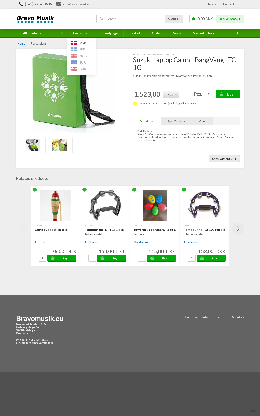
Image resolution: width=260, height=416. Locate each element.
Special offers (203, 33)
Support (232, 33)
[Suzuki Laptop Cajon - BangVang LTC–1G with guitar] (59, 145)
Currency (80, 34)
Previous (22, 229)
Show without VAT (224, 158)
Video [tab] (202, 121)
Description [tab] (147, 121)
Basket (134, 33)
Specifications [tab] (177, 121)
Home (21, 43)
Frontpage (110, 33)
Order (156, 33)
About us (238, 317)
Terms (211, 4)
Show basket (229, 18)
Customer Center (197, 317)
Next (238, 229)
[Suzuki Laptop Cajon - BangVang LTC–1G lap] (33, 145)
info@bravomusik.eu (76, 4)
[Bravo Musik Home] (51, 19)
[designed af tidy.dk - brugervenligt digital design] (253, 410)
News (177, 33)
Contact (228, 4)
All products (32, 33)
